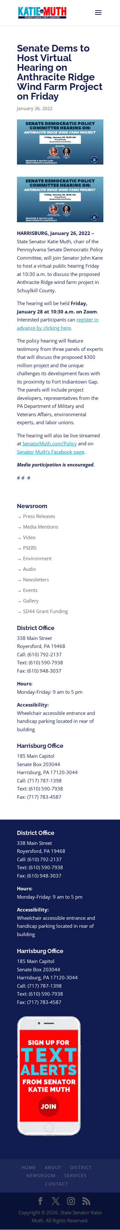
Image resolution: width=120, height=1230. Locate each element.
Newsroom (41, 1175)
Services (75, 1175)
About (53, 1167)
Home (28, 1167)
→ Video (26, 537)
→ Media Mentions (37, 526)
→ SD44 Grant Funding (42, 611)
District (81, 1167)
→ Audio (26, 569)
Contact (56, 1184)
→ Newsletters (33, 579)
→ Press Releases (36, 516)
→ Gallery (28, 600)
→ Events (27, 590)
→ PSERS (26, 548)
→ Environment (34, 558)
